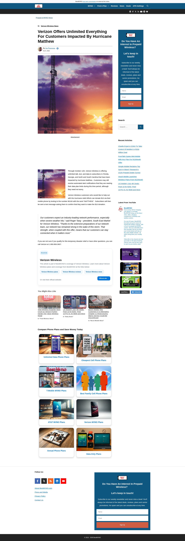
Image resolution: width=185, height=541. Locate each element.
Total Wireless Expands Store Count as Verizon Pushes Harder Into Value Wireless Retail (49, 313)
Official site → (104, 278)
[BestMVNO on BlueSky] (147, 11)
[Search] (140, 127)
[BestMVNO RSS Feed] (138, 11)
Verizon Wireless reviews (72, 272)
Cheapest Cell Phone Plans (93, 360)
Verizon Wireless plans (49, 272)
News (122, 6)
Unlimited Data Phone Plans (56, 357)
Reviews (114, 6)
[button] (147, 6)
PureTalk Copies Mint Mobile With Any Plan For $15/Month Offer (129, 159)
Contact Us (39, 500)
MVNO (90, 6)
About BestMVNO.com (43, 488)
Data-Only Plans (93, 454)
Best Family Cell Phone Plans (93, 393)
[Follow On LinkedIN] (57, 481)
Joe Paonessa (50, 48)
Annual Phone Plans (56, 451)
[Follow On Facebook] (37, 481)
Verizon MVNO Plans (93, 422)
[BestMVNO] (38, 6)
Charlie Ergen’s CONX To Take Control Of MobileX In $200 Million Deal (130, 149)
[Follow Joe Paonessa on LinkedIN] (57, 48)
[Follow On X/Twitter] (44, 481)
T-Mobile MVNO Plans (56, 391)
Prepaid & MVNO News (44, 18)
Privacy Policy (40, 496)
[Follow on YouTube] (63, 481)
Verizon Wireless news (94, 272)
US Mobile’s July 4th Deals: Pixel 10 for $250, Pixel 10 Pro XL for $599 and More (74, 312)
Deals (128, 6)
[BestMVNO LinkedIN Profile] (130, 11)
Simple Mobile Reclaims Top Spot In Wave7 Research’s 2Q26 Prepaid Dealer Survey (129, 170)
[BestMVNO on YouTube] (141, 11)
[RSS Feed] (50, 481)
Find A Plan (102, 6)
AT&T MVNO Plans (56, 422)
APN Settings (138, 6)
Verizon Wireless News (49, 26)
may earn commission (89, 1)
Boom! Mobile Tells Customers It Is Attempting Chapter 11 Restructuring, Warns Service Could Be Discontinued (98, 314)
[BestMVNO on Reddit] (144, 11)
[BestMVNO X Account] (135, 11)
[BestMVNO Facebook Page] (133, 11)
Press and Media (41, 492)
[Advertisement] (75, 154)
